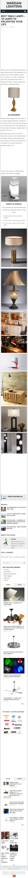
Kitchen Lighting (7, 576)
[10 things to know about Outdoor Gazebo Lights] (14, 847)
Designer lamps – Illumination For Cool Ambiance (15, 784)
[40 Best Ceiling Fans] (14, 835)
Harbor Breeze (7, 571)
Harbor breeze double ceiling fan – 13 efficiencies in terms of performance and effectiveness (14, 628)
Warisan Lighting (14, 4)
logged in (11, 557)
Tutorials (6, 580)
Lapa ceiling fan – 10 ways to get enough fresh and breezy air (17, 819)
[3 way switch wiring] (5, 835)
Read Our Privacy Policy (20, 873)
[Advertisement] (18, 37)
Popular (8, 584)
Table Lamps (12, 26)
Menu (3, 11)
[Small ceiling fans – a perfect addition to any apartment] (5, 847)
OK (14, 875)
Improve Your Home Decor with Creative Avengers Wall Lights (17, 811)
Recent (20, 584)
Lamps (7, 26)
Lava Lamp (6, 569)
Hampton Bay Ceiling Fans (10, 573)
